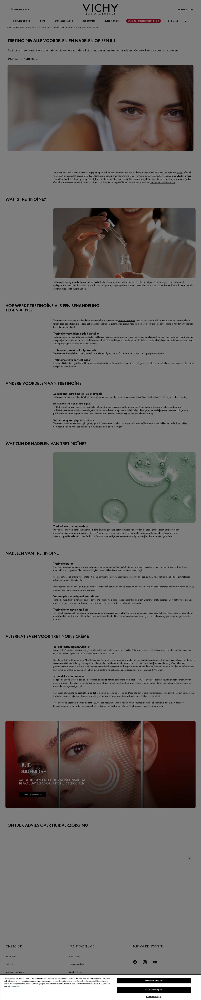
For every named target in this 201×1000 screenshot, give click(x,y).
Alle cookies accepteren (154, 980)
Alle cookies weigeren (153, 990)
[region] (100, 987)
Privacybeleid (13, 986)
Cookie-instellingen (153, 996)
